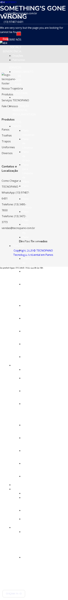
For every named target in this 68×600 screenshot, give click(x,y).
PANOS (16, 126)
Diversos (7, 153)
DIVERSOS (18, 489)
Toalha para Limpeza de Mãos (27, 292)
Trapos (6, 141)
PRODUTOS (14, 122)
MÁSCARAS (19, 527)
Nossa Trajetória (12, 88)
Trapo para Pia (26, 429)
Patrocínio (18, 60)
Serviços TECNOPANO (15, 100)
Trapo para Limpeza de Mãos (27, 412)
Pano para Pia (25, 190)
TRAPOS (17, 365)
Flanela (26, 493)
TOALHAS (18, 246)
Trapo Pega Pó (26, 468)
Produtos (7, 94)
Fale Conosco (10, 106)
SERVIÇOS (15, 67)
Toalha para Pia (26, 310)
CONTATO (14, 586)
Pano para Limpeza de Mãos (27, 173)
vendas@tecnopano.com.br (18, 228)
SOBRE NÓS (14, 39)
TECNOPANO (8, 2)
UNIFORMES (20, 485)
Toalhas (7, 135)
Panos (5, 129)
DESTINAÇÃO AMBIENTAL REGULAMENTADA (24, 110)
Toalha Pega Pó (26, 348)
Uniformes (8, 147)
